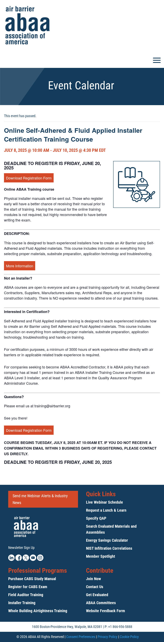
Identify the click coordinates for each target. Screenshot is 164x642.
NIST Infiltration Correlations (109, 548)
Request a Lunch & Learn (106, 510)
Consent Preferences (80, 637)
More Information (19, 265)
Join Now (93, 578)
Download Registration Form (29, 177)
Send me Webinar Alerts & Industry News (40, 499)
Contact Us (94, 586)
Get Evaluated (97, 594)
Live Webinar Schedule (104, 502)
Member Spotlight (100, 556)
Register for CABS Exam (27, 586)
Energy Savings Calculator (107, 540)
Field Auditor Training (25, 594)
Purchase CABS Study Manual (32, 578)
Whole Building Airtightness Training (37, 610)
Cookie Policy (129, 637)
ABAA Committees (101, 602)
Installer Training (21, 602)
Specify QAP (96, 518)
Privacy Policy (107, 637)
